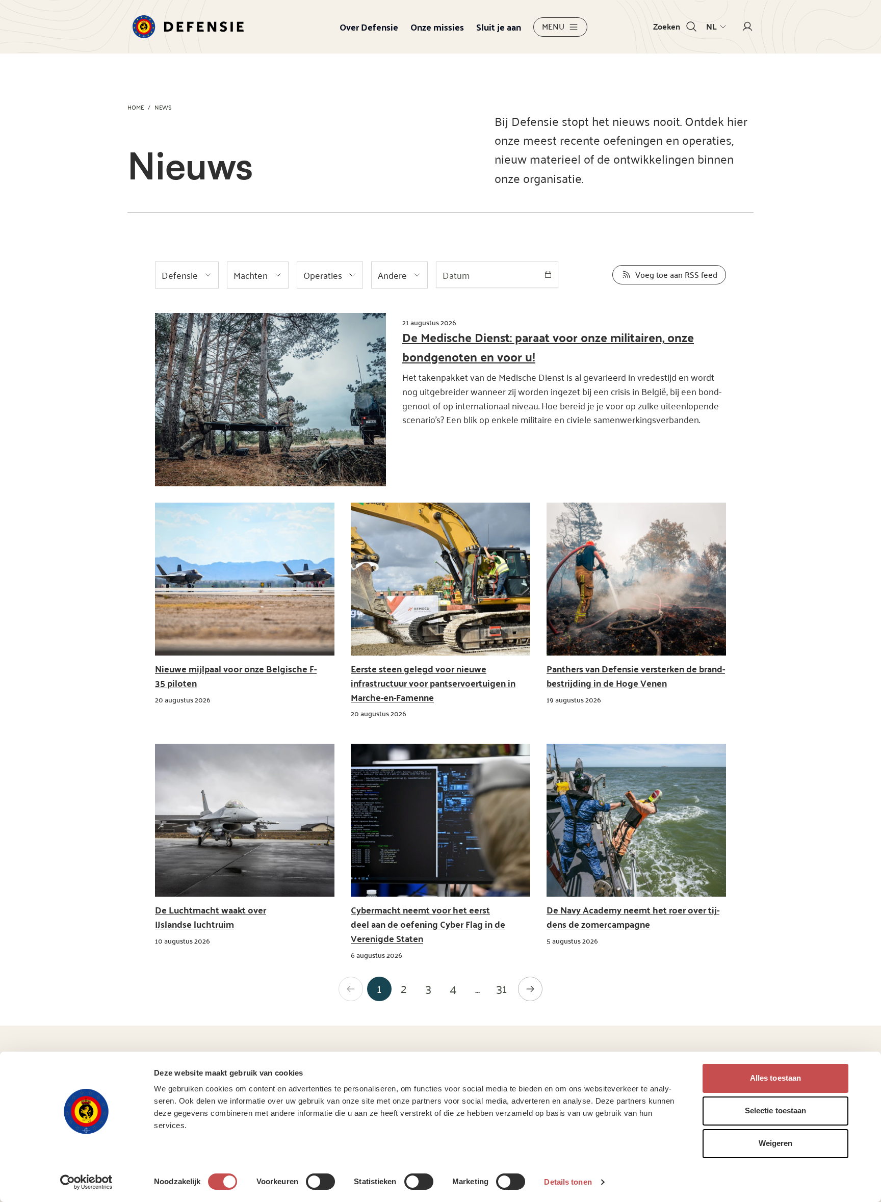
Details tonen (567, 1182)
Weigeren (776, 1143)
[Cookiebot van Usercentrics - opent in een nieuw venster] (86, 1182)
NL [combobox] (711, 26)
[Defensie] (188, 26)
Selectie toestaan (776, 1110)
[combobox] (497, 275)
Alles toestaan (775, 1078)
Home (135, 106)
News (162, 106)
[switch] (320, 1181)
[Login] (747, 26)
